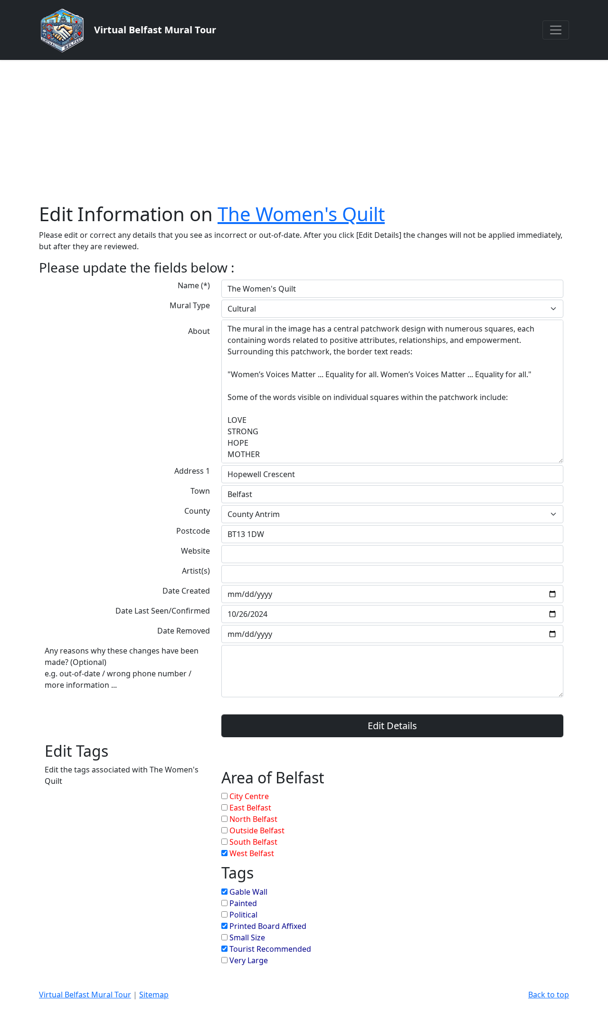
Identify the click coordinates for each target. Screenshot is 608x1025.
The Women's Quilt (301, 214)
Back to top (548, 994)
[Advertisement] (304, 131)
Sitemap (154, 994)
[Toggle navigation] (555, 29)
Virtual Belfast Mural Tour (85, 994)
